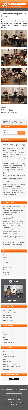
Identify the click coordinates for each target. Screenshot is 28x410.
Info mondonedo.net (8, 356)
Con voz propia (7, 272)
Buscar (4, 130)
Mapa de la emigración (9, 352)
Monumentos (6, 255)
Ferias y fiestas (7, 267)
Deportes (5, 334)
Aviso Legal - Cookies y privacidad (12, 366)
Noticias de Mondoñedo (9, 330)
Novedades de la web (8, 342)
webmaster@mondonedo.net (14, 393)
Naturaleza (6, 262)
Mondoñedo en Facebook (9, 364)
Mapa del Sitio (6, 369)
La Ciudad (5, 260)
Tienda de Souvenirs (8, 275)
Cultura (5, 337)
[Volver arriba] (25, 407)
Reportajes (5, 339)
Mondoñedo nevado (8, 320)
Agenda (5, 354)
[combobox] (10, 133)
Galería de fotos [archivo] (9, 313)
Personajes (6, 265)
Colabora (5, 359)
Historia (5, 257)
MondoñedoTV (7, 361)
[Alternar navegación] (3, 10)
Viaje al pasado (7, 315)
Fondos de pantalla (8, 317)
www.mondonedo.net (19, 389)
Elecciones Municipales (9, 332)
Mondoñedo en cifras (8, 270)
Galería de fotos (7, 310)
